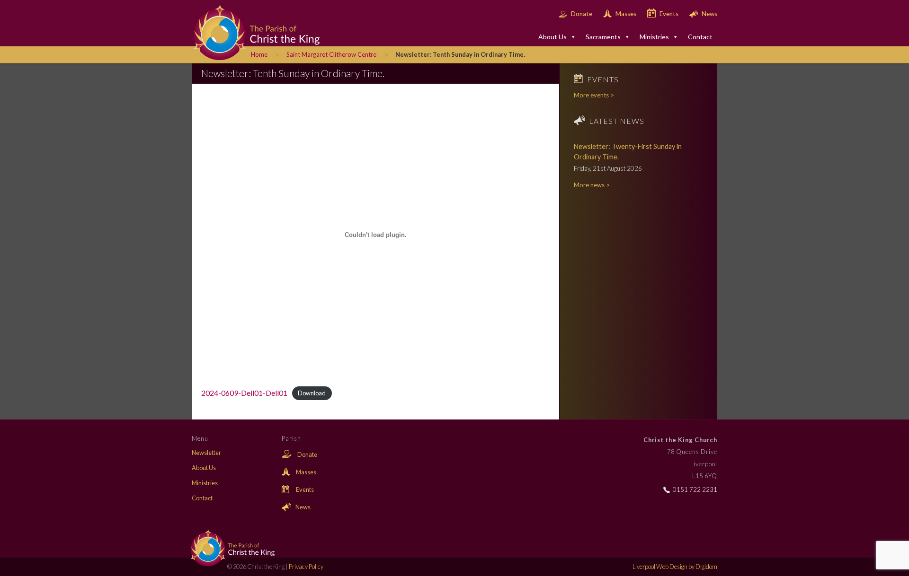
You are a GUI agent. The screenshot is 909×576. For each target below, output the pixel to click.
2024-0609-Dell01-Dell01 (244, 392)
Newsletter (206, 452)
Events (669, 13)
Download (312, 393)
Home (259, 54)
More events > (594, 95)
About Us (552, 37)
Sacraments (603, 37)
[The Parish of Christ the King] (249, 31)
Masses (626, 13)
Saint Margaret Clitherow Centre (331, 54)
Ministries (654, 37)
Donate (582, 13)
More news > (592, 185)
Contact (700, 37)
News (708, 13)
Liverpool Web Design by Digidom (675, 566)
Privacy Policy (306, 566)
